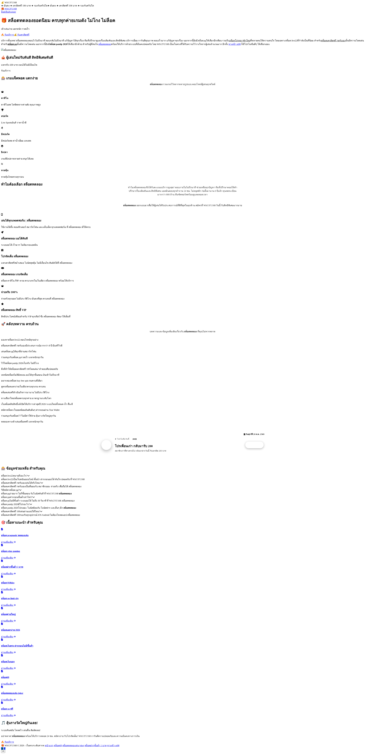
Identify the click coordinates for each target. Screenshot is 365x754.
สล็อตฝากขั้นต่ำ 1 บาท (96, 745)
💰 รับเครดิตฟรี (21, 35)
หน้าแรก (49, 745)
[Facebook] (4, 748)
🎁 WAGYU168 (9, 9)
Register (12, 12)
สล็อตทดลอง (104, 44)
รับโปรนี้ (256, 445)
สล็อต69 (58, 745)
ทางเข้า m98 (235, 44)
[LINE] (2, 748)
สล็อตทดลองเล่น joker (73, 745)
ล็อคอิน (5, 12)
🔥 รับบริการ (7, 35)
